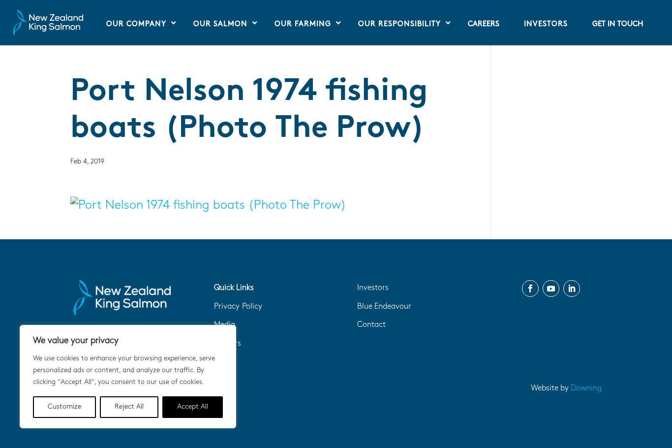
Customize (64, 407)
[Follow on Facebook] (530, 288)
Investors (373, 288)
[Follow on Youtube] (551, 288)
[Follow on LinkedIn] (571, 288)
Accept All (192, 407)
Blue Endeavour (384, 307)
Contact (371, 325)
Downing (586, 388)
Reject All (129, 407)
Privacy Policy (238, 307)
